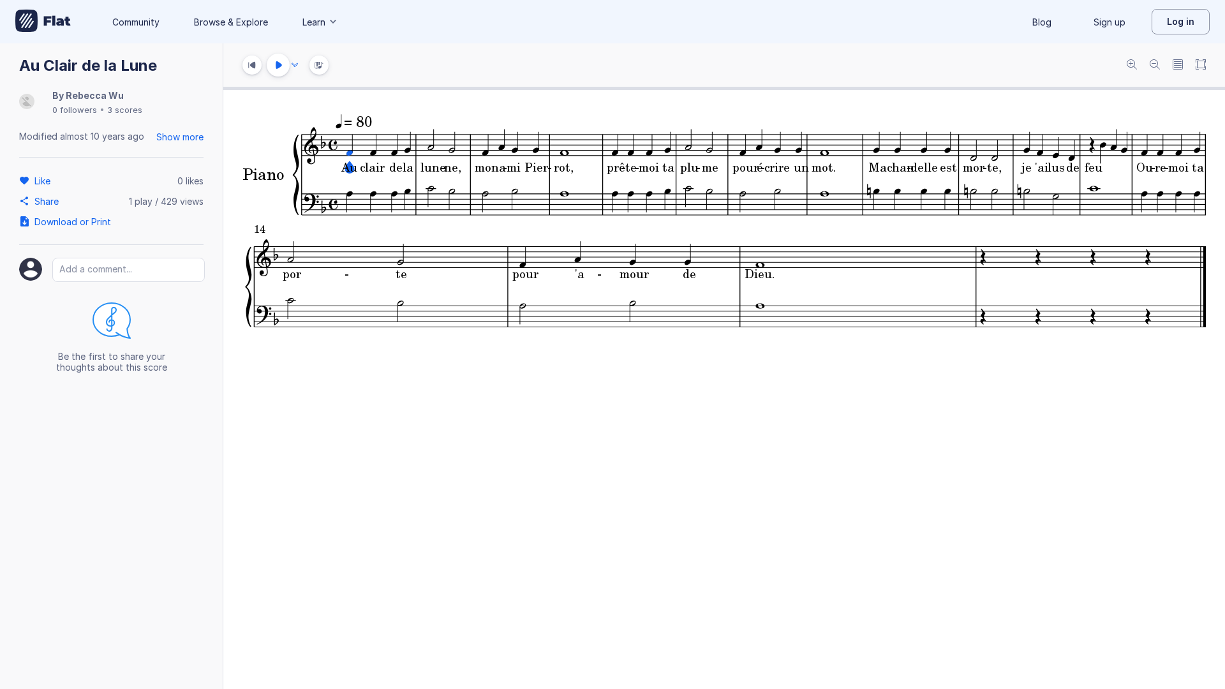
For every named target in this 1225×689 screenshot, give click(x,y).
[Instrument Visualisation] (319, 65)
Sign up (1109, 22)
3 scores (124, 110)
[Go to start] (252, 65)
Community (136, 22)
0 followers (74, 110)
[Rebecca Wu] (26, 102)
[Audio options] (295, 65)
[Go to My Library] (43, 22)
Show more (180, 136)
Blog (1041, 22)
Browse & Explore (231, 22)
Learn (313, 22)
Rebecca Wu (95, 95)
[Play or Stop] (278, 65)
